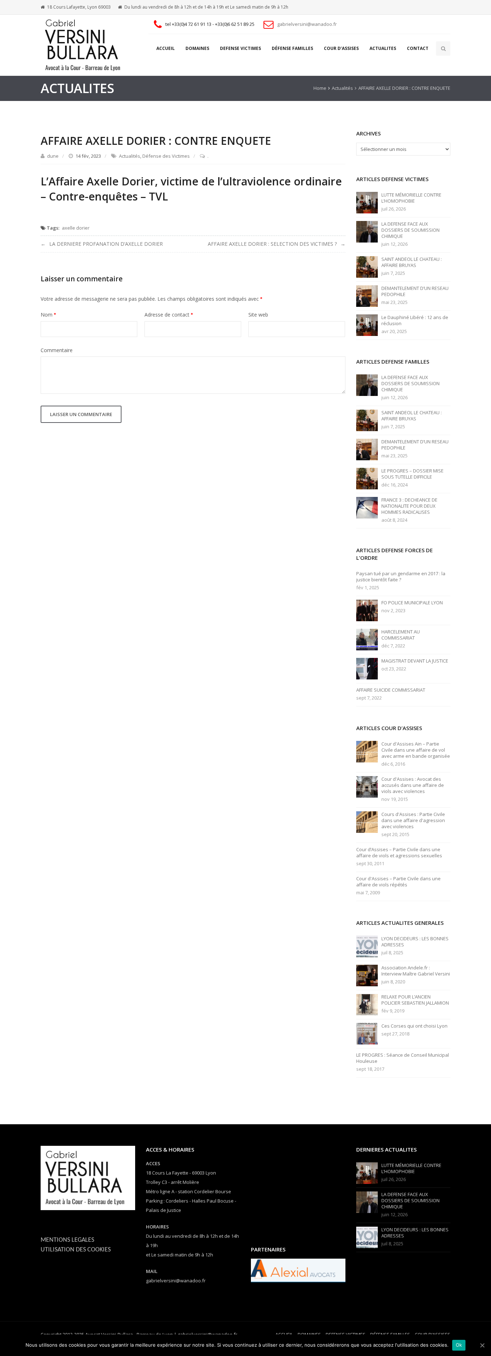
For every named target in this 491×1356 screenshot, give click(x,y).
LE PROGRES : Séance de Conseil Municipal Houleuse (402, 1058)
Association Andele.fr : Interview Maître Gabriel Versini (415, 971)
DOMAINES (197, 48)
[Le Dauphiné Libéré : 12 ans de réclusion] (367, 325)
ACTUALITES (383, 48)
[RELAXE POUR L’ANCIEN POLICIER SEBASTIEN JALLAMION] (367, 1004)
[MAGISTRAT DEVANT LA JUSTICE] (367, 668)
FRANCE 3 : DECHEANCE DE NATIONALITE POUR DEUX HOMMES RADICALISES (409, 506)
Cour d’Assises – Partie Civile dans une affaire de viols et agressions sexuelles (399, 853)
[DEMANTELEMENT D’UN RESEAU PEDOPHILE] (367, 295)
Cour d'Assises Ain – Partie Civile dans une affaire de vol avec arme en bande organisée (415, 750)
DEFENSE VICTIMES (240, 48)
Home (319, 88)
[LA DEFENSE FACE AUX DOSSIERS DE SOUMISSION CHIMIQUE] (367, 231)
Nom (48, 314)
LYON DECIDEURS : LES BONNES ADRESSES (415, 942)
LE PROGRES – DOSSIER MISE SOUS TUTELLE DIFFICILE (412, 474)
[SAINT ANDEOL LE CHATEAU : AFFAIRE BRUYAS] (367, 266)
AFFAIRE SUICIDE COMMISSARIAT (390, 690)
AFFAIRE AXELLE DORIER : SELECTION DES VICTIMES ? (272, 243)
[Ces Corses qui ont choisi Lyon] (367, 1033)
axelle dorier (76, 228)
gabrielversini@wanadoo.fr (307, 24)
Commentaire (57, 350)
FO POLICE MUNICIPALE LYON (412, 603)
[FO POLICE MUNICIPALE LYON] (367, 610)
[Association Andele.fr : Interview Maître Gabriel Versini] (367, 975)
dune (53, 156)
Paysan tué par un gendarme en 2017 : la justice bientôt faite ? (400, 577)
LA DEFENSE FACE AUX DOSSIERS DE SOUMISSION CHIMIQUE (410, 230)
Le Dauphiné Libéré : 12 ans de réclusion (414, 320)
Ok (459, 1345)
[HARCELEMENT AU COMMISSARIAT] (367, 639)
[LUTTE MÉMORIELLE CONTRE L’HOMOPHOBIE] (367, 202)
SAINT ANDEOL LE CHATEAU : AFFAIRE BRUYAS (411, 262)
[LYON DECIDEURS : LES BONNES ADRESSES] (367, 946)
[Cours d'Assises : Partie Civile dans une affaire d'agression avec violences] (367, 821)
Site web (258, 314)
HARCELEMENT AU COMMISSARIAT (400, 635)
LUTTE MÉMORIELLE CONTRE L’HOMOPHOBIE (411, 198)
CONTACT (417, 48)
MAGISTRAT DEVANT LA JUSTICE (414, 661)
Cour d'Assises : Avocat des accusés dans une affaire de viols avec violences (412, 785)
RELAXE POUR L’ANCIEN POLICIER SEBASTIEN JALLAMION (415, 1000)
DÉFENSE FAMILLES (292, 48)
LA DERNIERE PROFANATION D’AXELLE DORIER (106, 243)
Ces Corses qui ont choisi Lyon (414, 1026)
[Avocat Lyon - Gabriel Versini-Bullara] (85, 45)
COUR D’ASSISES (341, 48)
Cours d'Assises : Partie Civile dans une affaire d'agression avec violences (413, 820)
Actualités (342, 88)
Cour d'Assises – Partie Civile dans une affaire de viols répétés (398, 882)
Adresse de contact (168, 314)
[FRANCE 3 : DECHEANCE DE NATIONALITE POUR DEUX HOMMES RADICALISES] (367, 507)
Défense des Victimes (166, 156)
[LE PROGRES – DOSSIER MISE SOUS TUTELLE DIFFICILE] (367, 478)
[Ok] (482, 1345)
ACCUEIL (165, 48)
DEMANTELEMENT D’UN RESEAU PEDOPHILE (415, 291)
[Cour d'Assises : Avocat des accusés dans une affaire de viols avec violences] (367, 786)
